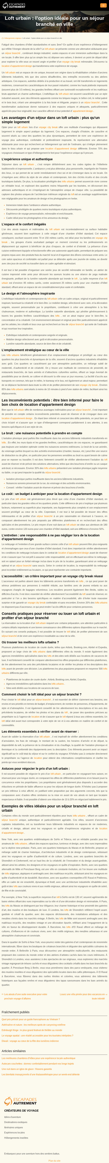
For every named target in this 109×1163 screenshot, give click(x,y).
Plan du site (54, 1161)
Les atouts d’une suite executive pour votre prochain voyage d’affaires (25, 996)
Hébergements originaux (13, 38)
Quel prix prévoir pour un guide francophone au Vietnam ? (31, 1019)
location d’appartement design (17, 66)
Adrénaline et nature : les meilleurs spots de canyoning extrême (33, 1025)
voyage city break (71, 62)
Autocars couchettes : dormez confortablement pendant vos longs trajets (38, 1063)
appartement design (83, 111)
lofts (58, 316)
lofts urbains (68, 181)
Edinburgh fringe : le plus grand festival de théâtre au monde (32, 1030)
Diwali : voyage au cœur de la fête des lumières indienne (30, 1041)
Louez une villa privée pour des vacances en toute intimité (82, 996)
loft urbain (50, 49)
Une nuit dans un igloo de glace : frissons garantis (27, 1069)
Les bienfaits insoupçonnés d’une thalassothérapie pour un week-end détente (41, 1074)
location (36, 717)
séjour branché (13, 53)
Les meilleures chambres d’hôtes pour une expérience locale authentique (38, 1058)
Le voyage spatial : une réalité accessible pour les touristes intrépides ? (37, 1035)
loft (73, 194)
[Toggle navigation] (103, 5)
